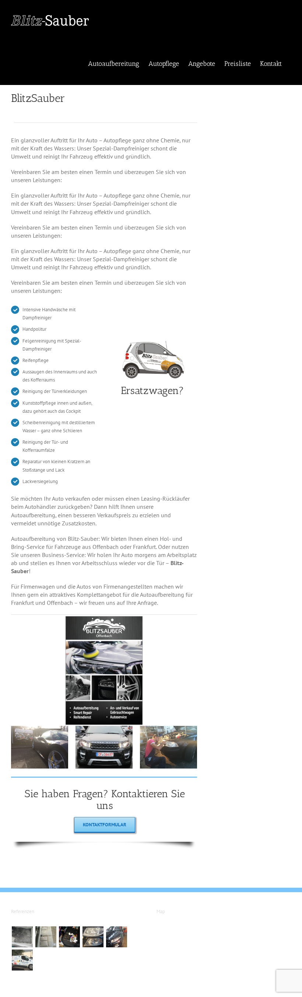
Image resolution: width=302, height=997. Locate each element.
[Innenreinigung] (69, 936)
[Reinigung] (116, 936)
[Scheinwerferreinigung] (93, 936)
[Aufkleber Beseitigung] (22, 960)
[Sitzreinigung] (46, 936)
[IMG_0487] (39, 728)
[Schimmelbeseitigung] (22, 936)
